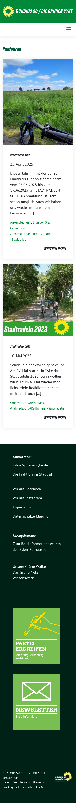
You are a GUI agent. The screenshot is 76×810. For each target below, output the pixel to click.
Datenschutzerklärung (31, 516)
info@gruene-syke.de (30, 465)
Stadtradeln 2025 (20, 155)
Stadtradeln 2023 (20, 346)
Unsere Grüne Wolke (29, 566)
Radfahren (32, 234)
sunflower (35, 782)
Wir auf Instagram (27, 498)
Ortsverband (18, 228)
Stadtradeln (19, 239)
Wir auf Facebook (27, 489)
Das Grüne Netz (25, 572)
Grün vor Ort (41, 222)
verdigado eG (34, 787)
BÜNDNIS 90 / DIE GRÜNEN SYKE (44, 11)
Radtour (48, 234)
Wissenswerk (23, 577)
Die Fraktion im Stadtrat (32, 474)
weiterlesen (54, 248)
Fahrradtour (19, 408)
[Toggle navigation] (68, 29)
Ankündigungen (20, 222)
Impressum (22, 507)
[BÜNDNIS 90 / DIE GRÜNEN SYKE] (8, 11)
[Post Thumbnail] (38, 101)
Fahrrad (17, 234)
